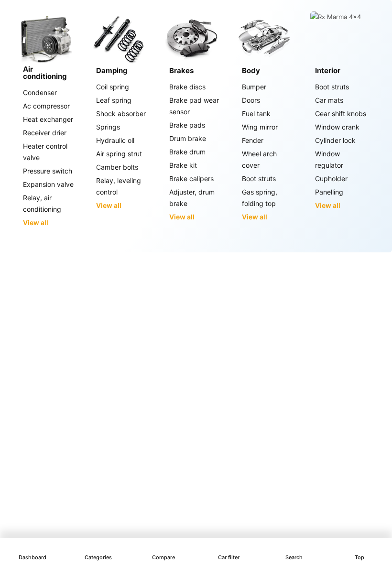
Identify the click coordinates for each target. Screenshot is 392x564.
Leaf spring (113, 100)
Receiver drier (44, 133)
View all (35, 222)
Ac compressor (46, 106)
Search (294, 557)
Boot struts (259, 178)
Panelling (329, 192)
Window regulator (329, 159)
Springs (108, 127)
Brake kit (183, 165)
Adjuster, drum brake (192, 197)
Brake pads (187, 125)
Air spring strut (119, 154)
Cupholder (331, 178)
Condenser (40, 92)
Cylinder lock (335, 140)
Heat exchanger (48, 119)
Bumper (254, 87)
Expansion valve (48, 184)
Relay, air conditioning (42, 203)
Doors (251, 100)
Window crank (337, 127)
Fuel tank (256, 113)
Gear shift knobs (340, 113)
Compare (163, 557)
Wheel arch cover (259, 159)
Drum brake (187, 138)
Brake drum (187, 152)
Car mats (329, 100)
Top (359, 557)
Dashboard (32, 557)
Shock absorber (121, 113)
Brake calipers (191, 178)
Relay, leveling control (118, 186)
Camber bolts (117, 167)
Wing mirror (260, 127)
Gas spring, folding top (259, 197)
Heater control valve (45, 152)
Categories (98, 557)
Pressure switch (47, 171)
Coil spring (112, 87)
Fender (252, 140)
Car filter (229, 557)
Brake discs (187, 87)
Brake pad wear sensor (194, 106)
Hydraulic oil (115, 140)
